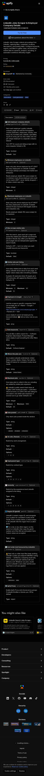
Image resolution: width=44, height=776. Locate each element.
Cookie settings (10, 771)
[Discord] (30, 698)
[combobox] (22, 38)
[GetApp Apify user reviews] (5, 724)
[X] (13, 698)
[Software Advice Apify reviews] (15, 724)
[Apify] (7, 3)
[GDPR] (18, 710)
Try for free (22, 33)
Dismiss (22, 771)
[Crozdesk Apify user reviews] (26, 730)
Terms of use (22, 753)
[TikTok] (36, 698)
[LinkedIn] (7, 698)
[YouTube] (25, 698)
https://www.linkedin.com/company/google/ (20, 309)
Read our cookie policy (20, 767)
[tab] (7, 110)
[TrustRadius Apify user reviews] (17, 730)
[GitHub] (19, 698)
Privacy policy (22, 757)
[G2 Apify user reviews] (37, 724)
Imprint (22, 748)
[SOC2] (25, 710)
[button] (19, 124)
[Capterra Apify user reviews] (26, 724)
